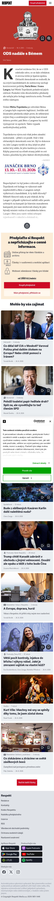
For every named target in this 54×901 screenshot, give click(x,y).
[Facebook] (4, 874)
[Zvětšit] (27, 26)
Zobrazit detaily (39, 463)
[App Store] (10, 848)
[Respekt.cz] (7, 2)
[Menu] (50, 3)
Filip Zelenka (8, 771)
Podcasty (10, 553)
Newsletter (11, 605)
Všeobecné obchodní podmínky (15, 828)
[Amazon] (10, 860)
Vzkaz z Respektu (21, 605)
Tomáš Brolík (8, 361)
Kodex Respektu (8, 810)
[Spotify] (31, 860)
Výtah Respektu (20, 553)
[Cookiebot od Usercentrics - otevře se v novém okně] (34, 421)
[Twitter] (11, 874)
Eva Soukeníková (10, 670)
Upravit (25, 478)
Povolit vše (27, 471)
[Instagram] (18, 874)
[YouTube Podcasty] (31, 854)
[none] (49, 38)
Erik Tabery (7, 60)
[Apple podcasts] (31, 848)
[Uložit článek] (42, 38)
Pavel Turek (8, 718)
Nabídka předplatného (11, 814)
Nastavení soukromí (10, 837)
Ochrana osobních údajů (12, 833)
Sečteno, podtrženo (22, 755)
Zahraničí (7, 342)
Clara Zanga (8, 516)
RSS (3, 824)
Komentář (10, 48)
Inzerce (4, 819)
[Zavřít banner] (50, 421)
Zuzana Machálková (11, 568)
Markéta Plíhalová (33, 670)
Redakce (5, 801)
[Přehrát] (42, 334)
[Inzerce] (27, 169)
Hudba (6, 706)
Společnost (8, 505)
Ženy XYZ (17, 654)
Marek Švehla (9, 413)
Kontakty (5, 805)
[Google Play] (10, 854)
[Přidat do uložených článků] (48, 334)
